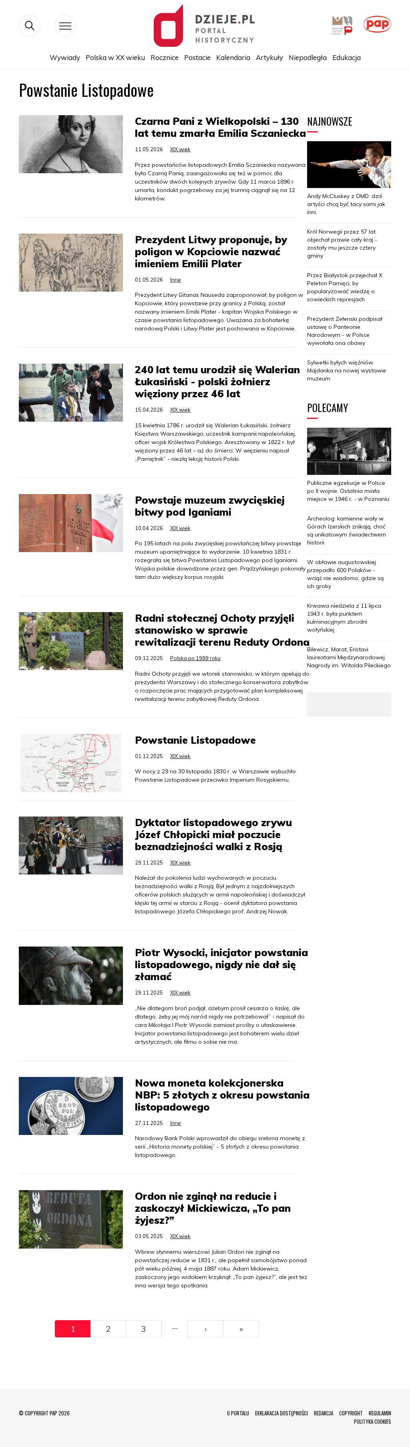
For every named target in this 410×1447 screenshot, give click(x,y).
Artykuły (269, 57)
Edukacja (346, 57)
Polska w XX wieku (115, 57)
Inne (175, 279)
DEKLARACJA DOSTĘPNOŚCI (281, 1413)
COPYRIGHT (351, 1413)
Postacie (197, 57)
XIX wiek (180, 149)
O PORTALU (238, 1413)
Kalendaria (233, 57)
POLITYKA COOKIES (372, 1421)
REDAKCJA (323, 1413)
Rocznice (165, 57)
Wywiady (65, 57)
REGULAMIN (380, 1413)
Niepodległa (308, 57)
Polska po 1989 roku (195, 658)
